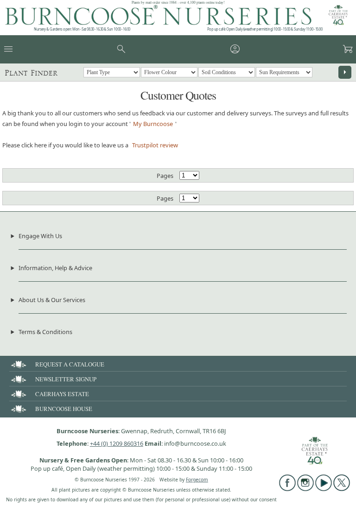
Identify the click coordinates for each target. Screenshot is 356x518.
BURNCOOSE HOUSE (63, 408)
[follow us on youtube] (323, 489)
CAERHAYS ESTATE (62, 394)
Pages (165, 175)
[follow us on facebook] (287, 489)
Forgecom (197, 479)
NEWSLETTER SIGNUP (65, 379)
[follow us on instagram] (305, 489)
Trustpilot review (155, 145)
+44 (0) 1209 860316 (116, 443)
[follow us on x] (341, 489)
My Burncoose (153, 124)
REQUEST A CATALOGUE (69, 364)
